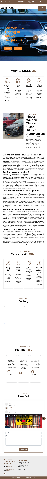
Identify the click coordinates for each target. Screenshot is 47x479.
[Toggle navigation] (14, 7)
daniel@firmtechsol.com (9, 469)
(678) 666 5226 (10, 466)
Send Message (23, 449)
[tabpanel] (11, 368)
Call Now (8, 48)
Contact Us (42, 8)
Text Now (18, 48)
